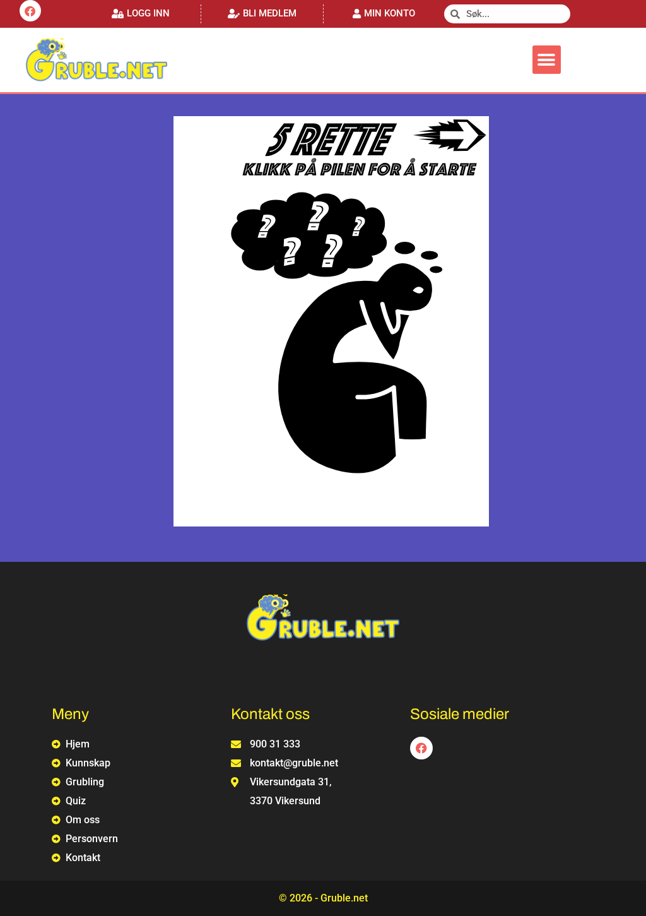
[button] (141, 13)
